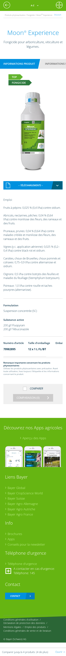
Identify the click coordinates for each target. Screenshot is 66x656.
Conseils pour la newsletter (26, 544)
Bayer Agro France (20, 514)
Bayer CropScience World (25, 493)
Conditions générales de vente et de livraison (27, 630)
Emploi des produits (35, 627)
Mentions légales (12, 627)
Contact (15, 596)
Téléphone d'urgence (22, 564)
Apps (11, 539)
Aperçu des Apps (34, 438)
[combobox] (32, 185)
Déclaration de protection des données (24, 623)
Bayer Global (16, 488)
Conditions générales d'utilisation (20, 619)
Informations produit (19, 63)
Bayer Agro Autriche (21, 509)
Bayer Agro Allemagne (23, 504)
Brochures (15, 534)
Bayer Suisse (16, 498)
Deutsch (57, 14)
